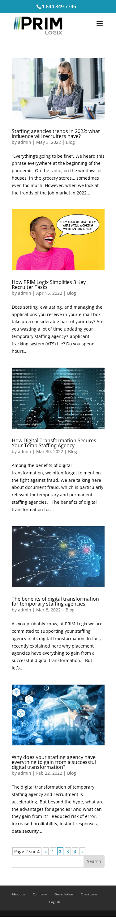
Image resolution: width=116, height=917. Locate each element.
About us (18, 894)
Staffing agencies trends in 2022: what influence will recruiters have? (56, 134)
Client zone (89, 894)
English (54, 902)
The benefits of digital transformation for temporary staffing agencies (55, 601)
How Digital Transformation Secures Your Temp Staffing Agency (54, 443)
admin (24, 142)
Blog (70, 142)
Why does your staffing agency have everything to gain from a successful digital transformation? (54, 762)
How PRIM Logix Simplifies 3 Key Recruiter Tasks (49, 284)
